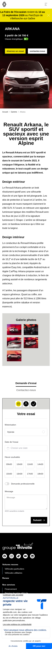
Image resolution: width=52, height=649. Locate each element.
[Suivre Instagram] (11, 556)
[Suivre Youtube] (25, 556)
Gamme (14, 112)
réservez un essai (15, 51)
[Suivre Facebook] (4, 556)
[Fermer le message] (48, 15)
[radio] (26, 432)
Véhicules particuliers (14, 569)
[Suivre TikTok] (18, 556)
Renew (5, 578)
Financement (11, 589)
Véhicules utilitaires (13, 573)
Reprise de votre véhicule (16, 593)
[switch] (7, 483)
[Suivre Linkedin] (32, 556)
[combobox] (26, 448)
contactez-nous (37, 51)
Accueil (5, 112)
